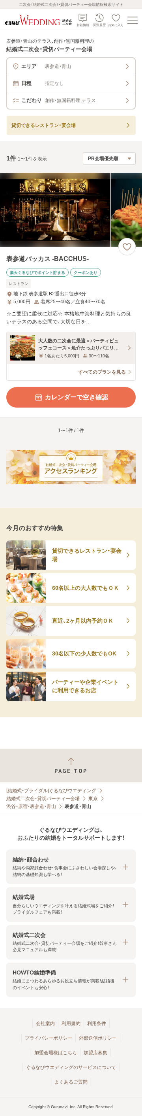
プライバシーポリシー (48, 1038)
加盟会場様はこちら (55, 1053)
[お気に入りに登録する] (127, 246)
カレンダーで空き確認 (76, 397)
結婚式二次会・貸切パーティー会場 (43, 798)
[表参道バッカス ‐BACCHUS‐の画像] (71, 210)
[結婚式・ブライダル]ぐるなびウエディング (51, 790)
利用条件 (96, 1023)
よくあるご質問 (71, 1082)
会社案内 (45, 1023)
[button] (71, 867)
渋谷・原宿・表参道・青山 (31, 806)
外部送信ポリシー (98, 1038)
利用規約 (71, 1023)
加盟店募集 (95, 1053)
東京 (93, 798)
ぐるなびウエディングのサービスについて (71, 1067)
